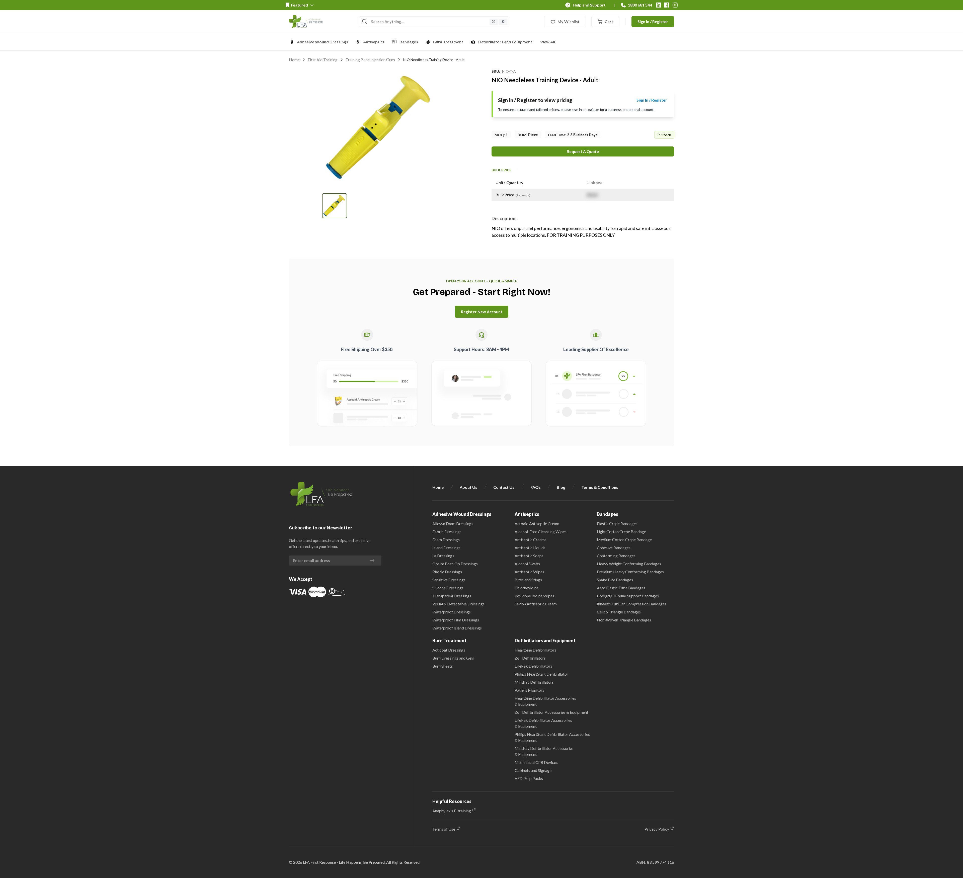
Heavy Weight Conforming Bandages (629, 563)
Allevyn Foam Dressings (452, 523)
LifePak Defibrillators (533, 666)
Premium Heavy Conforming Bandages (630, 571)
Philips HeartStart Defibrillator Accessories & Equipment (552, 737)
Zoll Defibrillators (530, 658)
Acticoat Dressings (448, 650)
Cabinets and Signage (533, 770)
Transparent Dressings (451, 595)
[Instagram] (675, 5)
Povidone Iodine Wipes (534, 595)
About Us (468, 487)
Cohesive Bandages (613, 547)
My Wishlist (568, 21)
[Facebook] (666, 5)
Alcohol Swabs (527, 563)
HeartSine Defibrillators (535, 650)
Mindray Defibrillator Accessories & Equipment (544, 751)
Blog (561, 487)
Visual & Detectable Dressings (458, 603)
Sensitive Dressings (448, 579)
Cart (609, 21)
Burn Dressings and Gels (453, 658)
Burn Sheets (442, 666)
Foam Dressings (446, 539)
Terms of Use (443, 829)
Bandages (408, 41)
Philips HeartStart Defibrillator (541, 674)
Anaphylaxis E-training (451, 810)
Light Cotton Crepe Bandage (621, 531)
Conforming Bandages (616, 555)
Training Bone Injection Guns (370, 59)
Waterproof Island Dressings (457, 627)
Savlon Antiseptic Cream (536, 603)
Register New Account (481, 311)
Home (294, 59)
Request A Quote (583, 151)
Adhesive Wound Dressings (322, 41)
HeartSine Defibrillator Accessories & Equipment (545, 701)
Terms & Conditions (599, 487)
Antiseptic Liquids (530, 547)
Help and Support (589, 5)
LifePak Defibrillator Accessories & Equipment (543, 723)
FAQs (535, 487)
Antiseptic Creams (530, 539)
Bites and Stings (528, 579)
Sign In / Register (652, 21)
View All (547, 41)
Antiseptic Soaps (529, 555)
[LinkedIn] (658, 5)
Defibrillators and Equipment (505, 41)
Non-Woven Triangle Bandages (624, 619)
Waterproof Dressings (451, 611)
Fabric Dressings (446, 531)
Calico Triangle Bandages (619, 611)
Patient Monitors (529, 690)
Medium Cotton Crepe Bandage (624, 539)
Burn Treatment (448, 41)
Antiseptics (373, 41)
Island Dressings (446, 547)
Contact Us (503, 487)
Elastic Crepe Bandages (617, 523)
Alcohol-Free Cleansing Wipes (541, 531)
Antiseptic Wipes (529, 571)
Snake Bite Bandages (615, 579)
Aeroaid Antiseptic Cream (537, 523)
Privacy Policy (657, 829)
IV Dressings (443, 555)
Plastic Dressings (447, 571)
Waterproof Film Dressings (455, 619)
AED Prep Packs (529, 778)
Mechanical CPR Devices (536, 762)
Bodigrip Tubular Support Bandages (628, 595)
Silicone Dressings (447, 587)
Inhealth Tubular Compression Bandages (631, 603)
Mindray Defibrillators (534, 682)
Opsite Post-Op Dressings (455, 563)
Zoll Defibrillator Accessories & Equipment (551, 712)
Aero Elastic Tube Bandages (621, 587)
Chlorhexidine (526, 587)
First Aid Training (323, 59)
